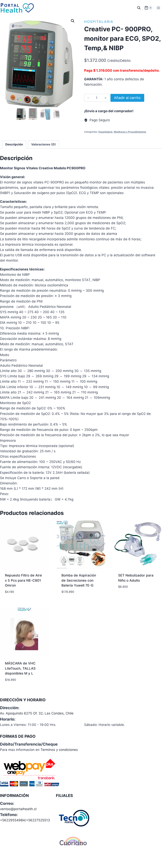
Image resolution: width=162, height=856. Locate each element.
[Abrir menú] (158, 8)
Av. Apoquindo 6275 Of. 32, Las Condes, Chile (36, 713)
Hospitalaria (98, 22)
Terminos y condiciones (59, 750)
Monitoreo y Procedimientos (130, 131)
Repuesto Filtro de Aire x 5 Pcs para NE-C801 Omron (23, 580)
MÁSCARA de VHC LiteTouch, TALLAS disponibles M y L (20, 668)
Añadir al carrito (127, 98)
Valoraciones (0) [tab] (43, 144)
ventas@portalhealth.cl (18, 809)
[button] (72, 20)
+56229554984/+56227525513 (25, 820)
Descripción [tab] (14, 144)
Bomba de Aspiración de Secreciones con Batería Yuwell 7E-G (78, 580)
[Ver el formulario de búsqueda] (138, 7)
